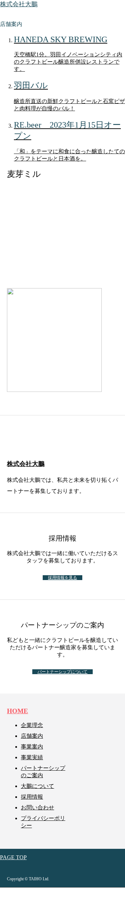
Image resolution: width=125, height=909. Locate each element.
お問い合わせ (37, 807)
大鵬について (37, 786)
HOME (17, 711)
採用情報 (32, 797)
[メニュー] (115, 10)
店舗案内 (32, 736)
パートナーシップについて (63, 671)
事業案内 (32, 747)
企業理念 (32, 725)
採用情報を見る (62, 577)
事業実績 (32, 757)
